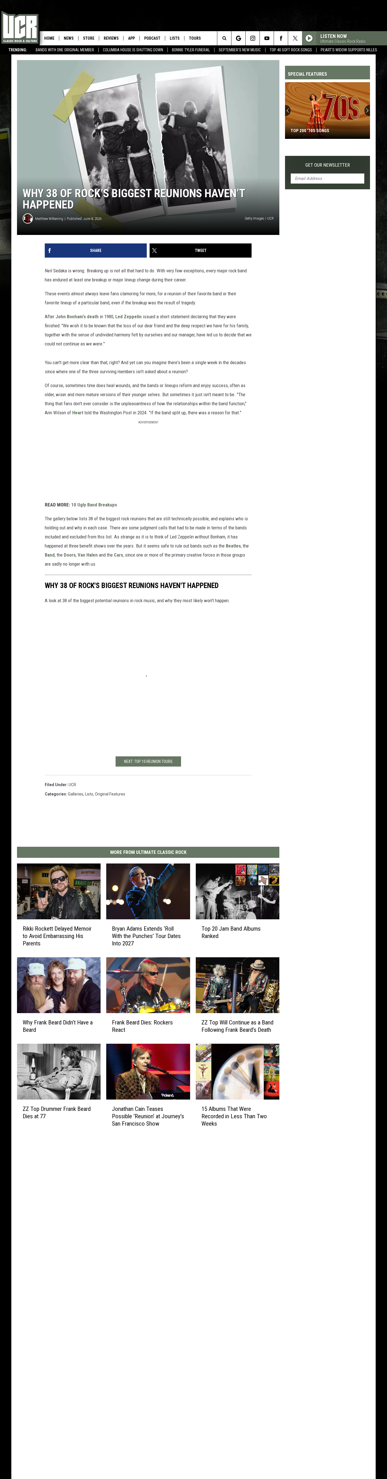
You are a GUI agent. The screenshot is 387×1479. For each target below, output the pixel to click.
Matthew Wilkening (49, 219)
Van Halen (88, 555)
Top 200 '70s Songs (310, 130)
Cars (118, 555)
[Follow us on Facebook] (281, 38)
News (69, 38)
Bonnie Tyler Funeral (191, 50)
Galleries (75, 794)
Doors (70, 555)
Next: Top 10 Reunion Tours (148, 761)
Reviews (111, 38)
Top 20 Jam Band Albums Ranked (231, 932)
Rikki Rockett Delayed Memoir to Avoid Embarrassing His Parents (57, 936)
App (131, 38)
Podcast (152, 38)
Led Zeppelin (128, 316)
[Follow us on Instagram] (253, 38)
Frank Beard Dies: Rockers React (142, 1026)
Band (50, 555)
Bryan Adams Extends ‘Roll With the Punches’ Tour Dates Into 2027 (146, 936)
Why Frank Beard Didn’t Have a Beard (58, 1026)
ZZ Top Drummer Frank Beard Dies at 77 (57, 1112)
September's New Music (240, 50)
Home (49, 38)
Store (88, 38)
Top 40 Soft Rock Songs (291, 50)
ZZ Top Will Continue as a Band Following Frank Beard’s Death (237, 1026)
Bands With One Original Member (65, 50)
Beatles (233, 546)
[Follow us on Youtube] (267, 38)
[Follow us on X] (295, 38)
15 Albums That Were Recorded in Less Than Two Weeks (234, 1116)
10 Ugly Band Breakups (94, 505)
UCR (72, 784)
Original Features (110, 794)
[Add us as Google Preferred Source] (238, 38)
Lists (175, 38)
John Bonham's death (77, 316)
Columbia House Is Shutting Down (133, 50)
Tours (195, 38)
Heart (77, 412)
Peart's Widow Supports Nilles (349, 50)
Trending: (17, 50)
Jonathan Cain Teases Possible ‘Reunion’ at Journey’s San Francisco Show (148, 1116)
